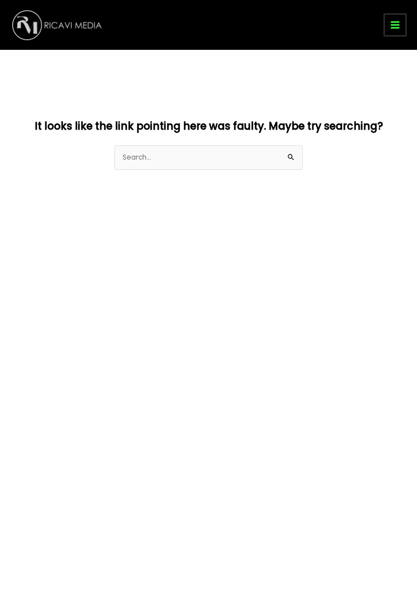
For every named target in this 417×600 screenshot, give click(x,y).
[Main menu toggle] (395, 25)
